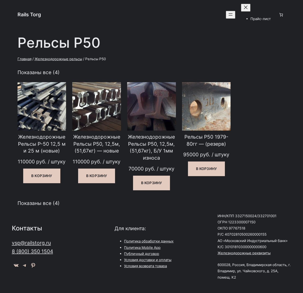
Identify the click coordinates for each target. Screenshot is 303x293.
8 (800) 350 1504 (32, 251)
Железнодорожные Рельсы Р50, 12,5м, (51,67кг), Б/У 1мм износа (151, 147)
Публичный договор (141, 253)
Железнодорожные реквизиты (244, 253)
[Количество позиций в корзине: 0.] (280, 14)
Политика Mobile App (142, 247)
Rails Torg (29, 14)
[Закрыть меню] (245, 8)
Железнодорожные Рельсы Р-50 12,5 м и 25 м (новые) (42, 144)
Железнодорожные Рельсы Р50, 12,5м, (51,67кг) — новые (96, 144)
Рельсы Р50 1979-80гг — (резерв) (206, 140)
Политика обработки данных (149, 241)
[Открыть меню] (230, 15)
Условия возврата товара (145, 266)
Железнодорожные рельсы (58, 59)
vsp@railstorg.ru (31, 243)
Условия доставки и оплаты (147, 260)
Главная (24, 59)
